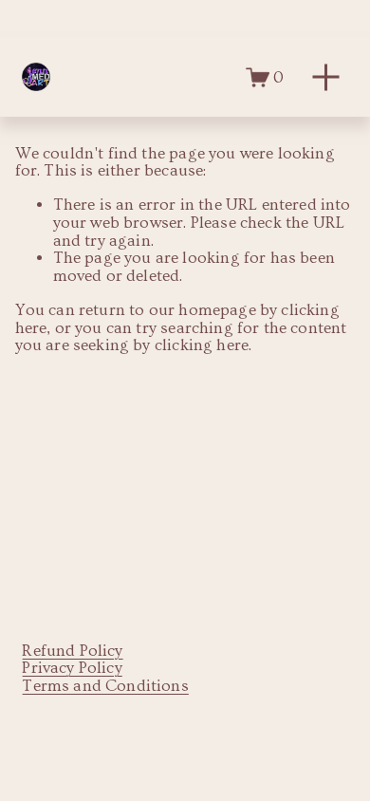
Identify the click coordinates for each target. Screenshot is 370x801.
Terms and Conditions (105, 686)
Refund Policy (72, 651)
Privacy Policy (71, 668)
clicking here (202, 345)
